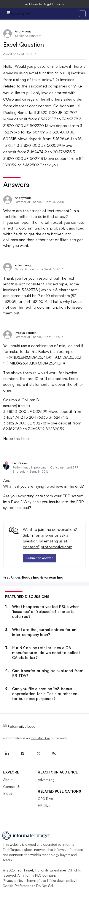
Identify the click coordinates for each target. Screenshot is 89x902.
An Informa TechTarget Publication (44, 4)
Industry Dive (40, 738)
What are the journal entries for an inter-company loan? (44, 632)
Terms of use (36, 880)
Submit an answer (39, 558)
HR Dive (44, 805)
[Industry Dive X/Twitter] (38, 753)
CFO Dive (45, 798)
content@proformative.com (47, 546)
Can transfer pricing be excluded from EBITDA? (47, 673)
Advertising (46, 780)
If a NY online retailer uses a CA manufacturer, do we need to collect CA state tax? (46, 652)
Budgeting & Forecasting (42, 577)
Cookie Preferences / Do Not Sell (28, 886)
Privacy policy (13, 880)
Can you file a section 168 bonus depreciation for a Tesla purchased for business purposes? (44, 693)
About (8, 780)
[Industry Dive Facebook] (22, 753)
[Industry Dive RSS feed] (54, 753)
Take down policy (62, 880)
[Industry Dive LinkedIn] (6, 753)
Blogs (7, 793)
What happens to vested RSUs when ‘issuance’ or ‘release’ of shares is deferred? (46, 611)
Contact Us (11, 786)
